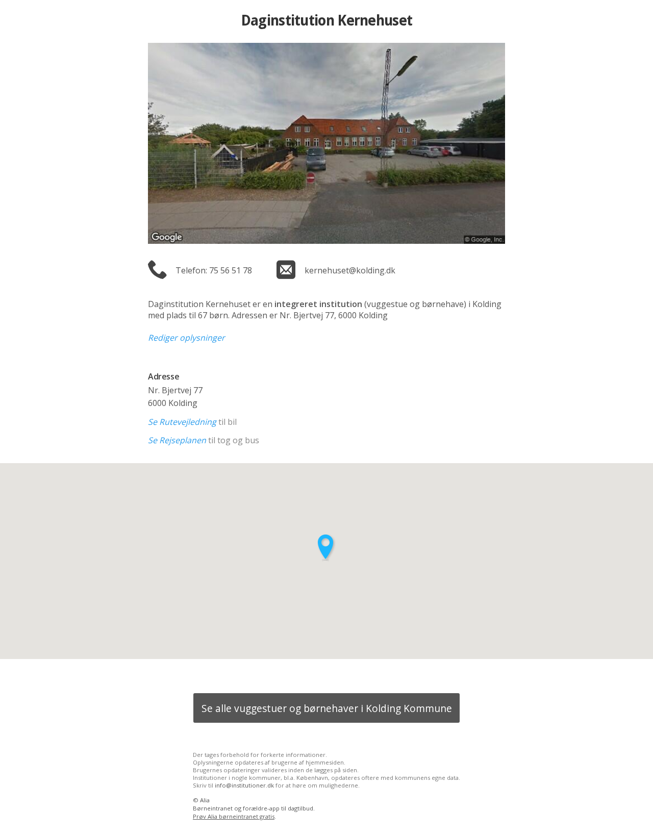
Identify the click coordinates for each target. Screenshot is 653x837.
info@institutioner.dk (244, 785)
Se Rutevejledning (182, 421)
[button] (326, 547)
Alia (205, 800)
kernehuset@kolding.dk (350, 270)
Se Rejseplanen (177, 440)
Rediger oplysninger (186, 337)
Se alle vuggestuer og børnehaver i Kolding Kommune (327, 708)
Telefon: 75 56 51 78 (213, 270)
